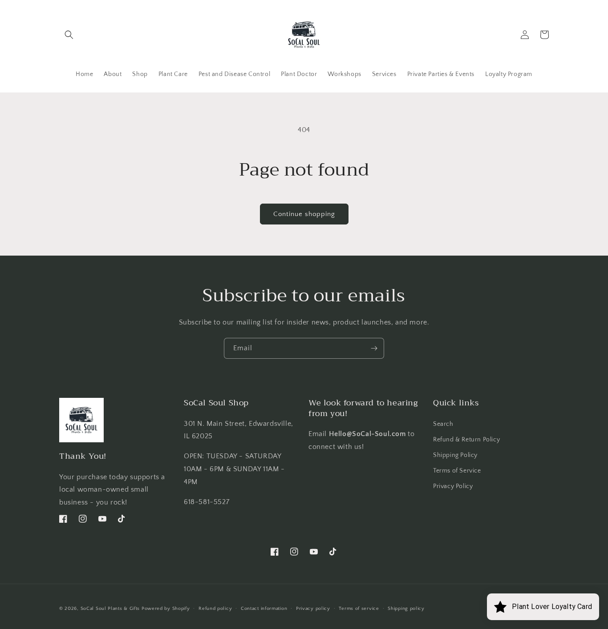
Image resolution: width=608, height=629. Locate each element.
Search (443, 424)
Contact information (264, 608)
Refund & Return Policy (466, 439)
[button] (69, 34)
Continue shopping (304, 214)
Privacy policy (313, 608)
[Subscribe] (374, 348)
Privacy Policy (453, 486)
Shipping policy (406, 608)
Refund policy (215, 608)
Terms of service (359, 608)
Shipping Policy (455, 455)
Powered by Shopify (166, 608)
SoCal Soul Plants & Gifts (110, 608)
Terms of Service (457, 470)
